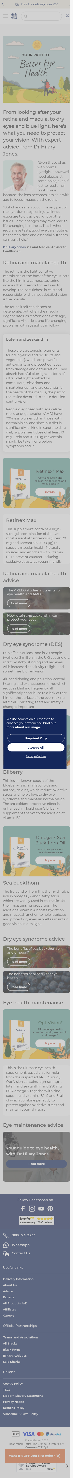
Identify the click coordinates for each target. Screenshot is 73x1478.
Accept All (36, 747)
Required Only (36, 738)
